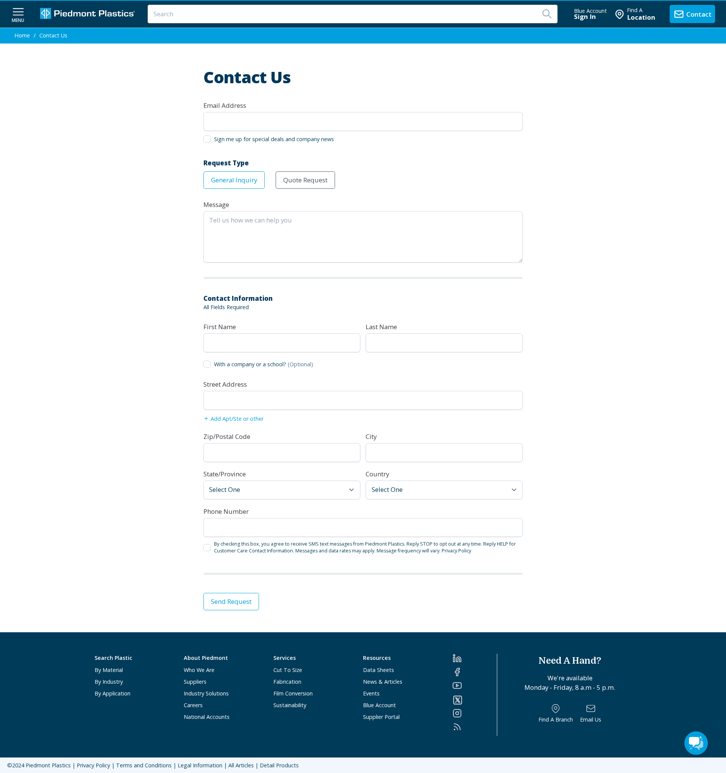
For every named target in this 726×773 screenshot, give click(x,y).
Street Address (225, 384)
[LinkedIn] (475, 658)
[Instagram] (475, 713)
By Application (112, 693)
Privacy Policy (456, 550)
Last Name (381, 326)
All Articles (241, 765)
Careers (193, 705)
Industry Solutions (206, 693)
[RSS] (475, 726)
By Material (109, 669)
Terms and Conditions (144, 765)
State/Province (224, 474)
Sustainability (289, 705)
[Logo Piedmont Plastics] (88, 14)
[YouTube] (475, 685)
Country (377, 474)
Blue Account (379, 705)
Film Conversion (293, 693)
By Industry (109, 681)
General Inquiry (234, 180)
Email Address (224, 105)
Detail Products (279, 765)
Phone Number (226, 511)
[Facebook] (475, 672)
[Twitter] (475, 700)
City (371, 436)
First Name (219, 326)
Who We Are (199, 669)
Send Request (231, 601)
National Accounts (207, 716)
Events (371, 693)
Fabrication (287, 681)
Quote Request (305, 180)
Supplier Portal (381, 716)
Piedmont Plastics (48, 765)
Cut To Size (287, 669)
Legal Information (200, 765)
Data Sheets (378, 669)
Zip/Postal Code (226, 436)
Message (216, 204)
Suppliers (195, 681)
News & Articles (382, 681)
